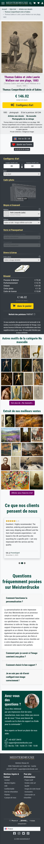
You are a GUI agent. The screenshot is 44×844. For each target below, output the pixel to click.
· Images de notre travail (32, 789)
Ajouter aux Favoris (23, 144)
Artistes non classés (25, 9)
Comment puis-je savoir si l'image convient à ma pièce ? (21, 655)
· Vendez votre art (30, 783)
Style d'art (13, 9)
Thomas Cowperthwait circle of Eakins (17, 12)
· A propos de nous (10, 798)
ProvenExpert (17, 553)
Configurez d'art (23, 105)
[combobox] (22, 174)
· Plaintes (7, 795)
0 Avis (27, 149)
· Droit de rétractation (11, 792)
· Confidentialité (9, 789)
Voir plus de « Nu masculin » (22, 403)
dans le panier (23, 306)
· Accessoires (28, 792)
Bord (4, 171)
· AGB (5, 786)
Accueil (4, 9)
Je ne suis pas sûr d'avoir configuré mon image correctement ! (17, 677)
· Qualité (26, 786)
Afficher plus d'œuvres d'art (22, 493)
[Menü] (2, 3)
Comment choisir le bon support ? (21, 665)
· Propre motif (28, 780)
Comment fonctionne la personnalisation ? (16, 600)
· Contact (7, 780)
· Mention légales (9, 783)
